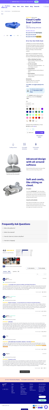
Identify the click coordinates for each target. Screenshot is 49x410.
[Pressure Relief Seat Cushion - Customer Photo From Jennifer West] (5, 262)
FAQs (21, 387)
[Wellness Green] (39, 112)
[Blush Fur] (42, 118)
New (18, 6)
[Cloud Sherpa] (36, 120)
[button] (43, 292)
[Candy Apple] (36, 118)
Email (40, 394)
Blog (31, 6)
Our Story (22, 386)
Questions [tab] (15, 271)
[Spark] (36, 115)
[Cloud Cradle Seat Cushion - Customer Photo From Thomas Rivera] (18, 262)
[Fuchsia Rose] (27, 118)
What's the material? (9, 232)
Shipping (31, 386)
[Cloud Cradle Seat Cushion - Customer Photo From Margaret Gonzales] (14, 259)
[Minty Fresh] (30, 115)
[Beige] (39, 109)
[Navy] (27, 112)
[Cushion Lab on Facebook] (3, 389)
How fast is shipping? (9, 240)
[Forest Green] (36, 112)
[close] (47, 1)
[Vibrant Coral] (30, 118)
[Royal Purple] (42, 109)
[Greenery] (27, 115)
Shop (36, 1)
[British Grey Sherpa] (33, 120)
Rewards (36, 6)
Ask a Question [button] (31, 268)
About (27, 6)
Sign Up (42, 400)
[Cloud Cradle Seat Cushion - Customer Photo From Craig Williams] (5, 259)
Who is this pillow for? (9, 228)
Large (33, 103)
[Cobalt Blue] (30, 112)
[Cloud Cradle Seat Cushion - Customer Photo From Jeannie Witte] (9, 259)
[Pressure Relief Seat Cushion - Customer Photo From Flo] (14, 262)
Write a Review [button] (42, 268)
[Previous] (5, 24)
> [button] (25, 371)
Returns (31, 387)
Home (2, 11)
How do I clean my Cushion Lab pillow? (14, 236)
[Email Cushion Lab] (7, 389)
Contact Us (23, 390)
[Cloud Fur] (27, 120)
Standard (28, 103)
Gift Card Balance (24, 392)
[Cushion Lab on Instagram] (6, 389)
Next (2, 14)
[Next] (19, 24)
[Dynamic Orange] (33, 118)
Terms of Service (33, 390)
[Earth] (33, 109)
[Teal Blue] (42, 112)
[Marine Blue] (33, 112)
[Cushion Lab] (6, 7)
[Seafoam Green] (33, 115)
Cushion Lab (7, 405)
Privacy (31, 388)
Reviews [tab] (5, 271)
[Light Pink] (42, 115)
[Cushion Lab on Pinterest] (4, 389)
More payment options (40, 136)
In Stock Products (7, 11)
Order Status (23, 391)
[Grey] (27, 109)
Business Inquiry (24, 394)
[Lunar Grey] (36, 109)
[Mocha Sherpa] (30, 120)
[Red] (39, 118)
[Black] (30, 109)
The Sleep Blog (23, 388)
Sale (22, 6)
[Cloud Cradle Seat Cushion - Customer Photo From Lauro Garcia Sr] (18, 259)
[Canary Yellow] (39, 115)
